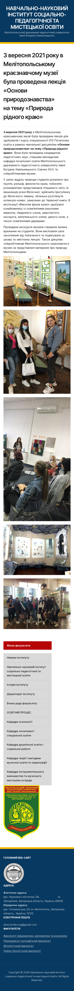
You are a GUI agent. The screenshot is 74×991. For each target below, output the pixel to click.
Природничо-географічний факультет (27, 940)
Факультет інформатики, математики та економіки (35, 935)
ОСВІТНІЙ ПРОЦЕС (19, 712)
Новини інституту (18, 657)
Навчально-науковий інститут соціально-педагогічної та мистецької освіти (37, 17)
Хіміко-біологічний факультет (22, 951)
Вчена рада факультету (22, 703)
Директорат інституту (21, 694)
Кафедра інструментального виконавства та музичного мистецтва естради (25, 776)
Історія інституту (17, 684)
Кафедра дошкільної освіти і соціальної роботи (25, 747)
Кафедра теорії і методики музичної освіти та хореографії (27, 760)
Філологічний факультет (18, 946)
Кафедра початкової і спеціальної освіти (20, 733)
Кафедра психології (19, 721)
